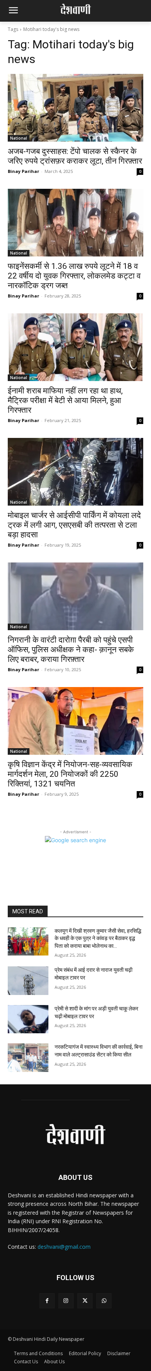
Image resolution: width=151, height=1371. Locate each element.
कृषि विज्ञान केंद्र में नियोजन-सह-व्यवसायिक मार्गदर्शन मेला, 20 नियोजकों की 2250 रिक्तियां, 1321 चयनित (70, 774)
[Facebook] (47, 1300)
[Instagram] (66, 1300)
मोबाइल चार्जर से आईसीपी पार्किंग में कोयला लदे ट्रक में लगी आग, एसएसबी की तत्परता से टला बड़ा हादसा (74, 525)
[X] (85, 1300)
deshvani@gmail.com (64, 1246)
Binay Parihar (23, 171)
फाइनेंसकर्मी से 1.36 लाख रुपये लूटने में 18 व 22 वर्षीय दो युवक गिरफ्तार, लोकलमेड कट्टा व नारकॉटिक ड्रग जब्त (74, 276)
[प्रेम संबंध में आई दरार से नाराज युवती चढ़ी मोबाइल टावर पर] (28, 980)
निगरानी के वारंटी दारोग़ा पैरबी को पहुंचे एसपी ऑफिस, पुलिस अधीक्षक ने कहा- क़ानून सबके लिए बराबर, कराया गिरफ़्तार (71, 649)
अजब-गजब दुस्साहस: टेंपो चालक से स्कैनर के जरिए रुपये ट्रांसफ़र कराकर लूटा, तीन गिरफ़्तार (75, 156)
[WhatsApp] (104, 1300)
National (18, 138)
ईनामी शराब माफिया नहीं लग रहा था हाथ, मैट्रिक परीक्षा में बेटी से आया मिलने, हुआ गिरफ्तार (65, 400)
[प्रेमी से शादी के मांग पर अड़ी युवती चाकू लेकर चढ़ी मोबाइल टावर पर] (28, 1019)
